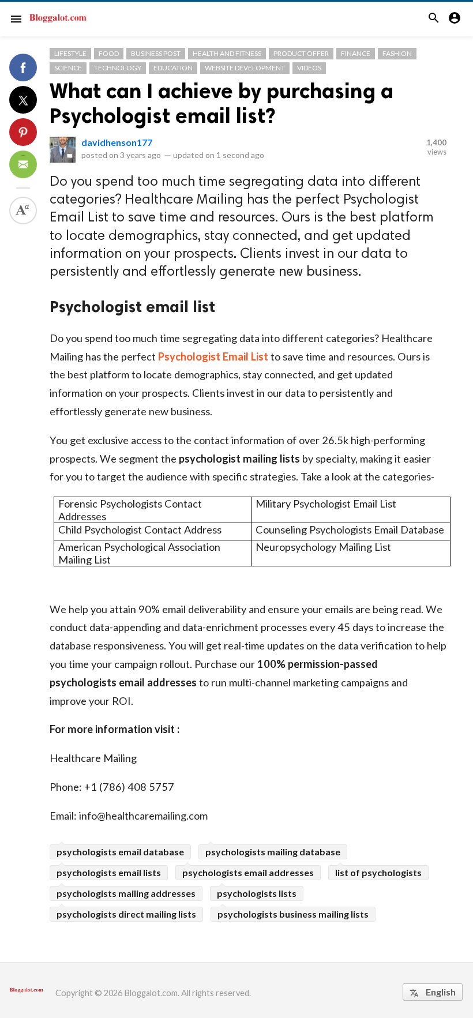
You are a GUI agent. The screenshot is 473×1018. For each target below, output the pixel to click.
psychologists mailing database (272, 851)
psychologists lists (256, 893)
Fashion (397, 53)
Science (68, 67)
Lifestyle (70, 53)
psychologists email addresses (248, 872)
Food (109, 53)
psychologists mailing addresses (126, 893)
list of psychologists (378, 872)
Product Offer (301, 53)
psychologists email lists (109, 872)
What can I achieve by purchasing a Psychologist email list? (221, 103)
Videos (309, 67)
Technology (117, 67)
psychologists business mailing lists (293, 913)
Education (173, 67)
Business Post (156, 53)
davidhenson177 (116, 142)
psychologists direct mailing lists (126, 913)
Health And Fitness (227, 53)
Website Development (245, 67)
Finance (355, 53)
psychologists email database (120, 851)
